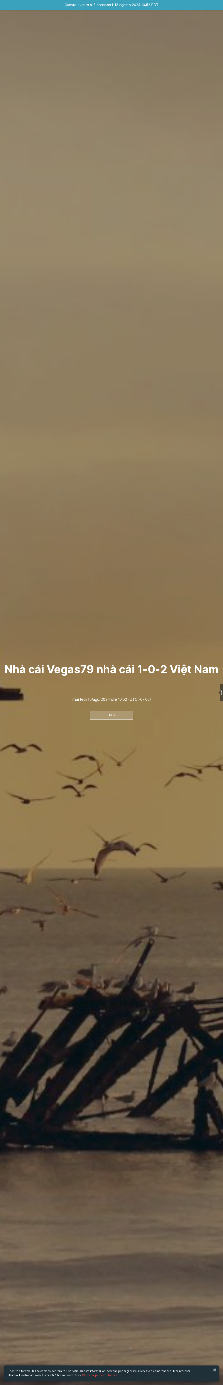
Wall (221, 693)
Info (111, 715)
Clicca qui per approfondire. (100, 1375)
